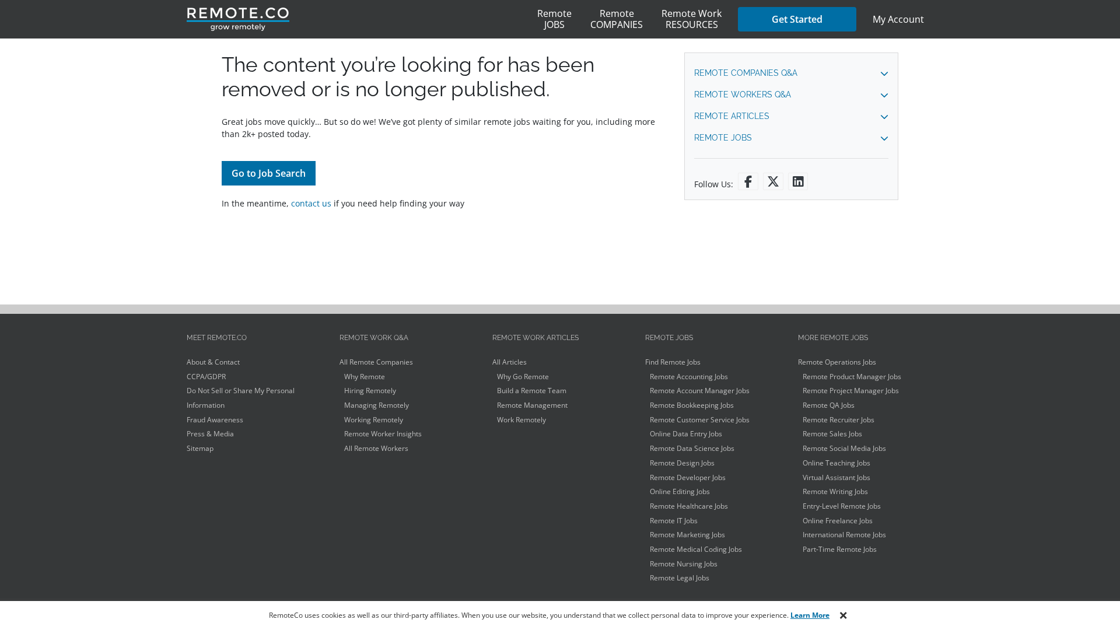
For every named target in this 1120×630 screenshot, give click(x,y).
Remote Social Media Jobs (844, 448)
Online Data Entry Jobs (686, 434)
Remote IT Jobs (674, 521)
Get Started (797, 19)
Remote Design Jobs (682, 463)
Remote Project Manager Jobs (851, 391)
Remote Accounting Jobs (689, 377)
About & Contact (213, 362)
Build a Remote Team (531, 391)
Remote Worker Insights (383, 434)
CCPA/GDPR (206, 377)
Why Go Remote (523, 377)
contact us (311, 203)
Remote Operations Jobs (837, 362)
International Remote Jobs (844, 535)
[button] (791, 73)
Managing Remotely (376, 405)
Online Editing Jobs (680, 491)
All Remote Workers (376, 448)
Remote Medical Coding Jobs (696, 549)
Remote (554, 19)
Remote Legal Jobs (679, 578)
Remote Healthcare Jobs (689, 506)
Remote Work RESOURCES (692, 19)
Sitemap (200, 448)
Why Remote (364, 377)
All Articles (509, 362)
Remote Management (532, 405)
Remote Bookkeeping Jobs (692, 405)
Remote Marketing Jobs (687, 535)
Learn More (810, 615)
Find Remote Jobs (673, 362)
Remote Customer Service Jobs (700, 420)
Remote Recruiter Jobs (838, 420)
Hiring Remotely (370, 391)
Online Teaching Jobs (836, 463)
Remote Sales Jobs (832, 434)
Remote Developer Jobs (688, 477)
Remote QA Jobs (829, 405)
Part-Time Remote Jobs (840, 549)
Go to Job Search (269, 173)
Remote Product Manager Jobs (852, 377)
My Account (898, 19)
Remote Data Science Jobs (692, 448)
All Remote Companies (376, 362)
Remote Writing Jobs (835, 491)
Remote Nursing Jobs (684, 564)
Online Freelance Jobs (838, 521)
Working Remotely (373, 420)
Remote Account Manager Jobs (700, 391)
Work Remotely (521, 420)
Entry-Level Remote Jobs (842, 506)
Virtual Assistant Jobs (836, 477)
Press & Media (210, 434)
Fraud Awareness (215, 420)
